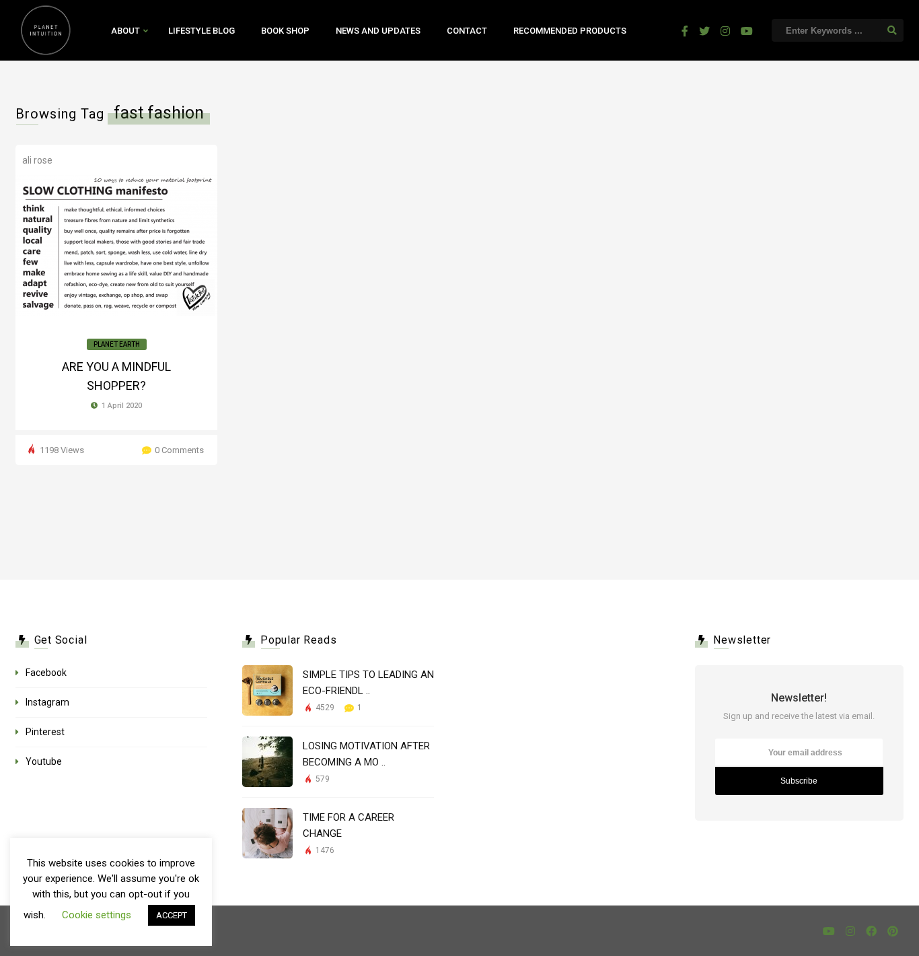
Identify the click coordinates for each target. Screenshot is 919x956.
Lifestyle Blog (201, 31)
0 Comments (179, 450)
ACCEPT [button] (171, 915)
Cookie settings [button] (96, 915)
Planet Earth (117, 344)
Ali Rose (37, 160)
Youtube (44, 761)
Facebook (46, 672)
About (125, 31)
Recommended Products (569, 31)
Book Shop (285, 31)
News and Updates (378, 31)
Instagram (47, 702)
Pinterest (45, 731)
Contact (467, 31)
